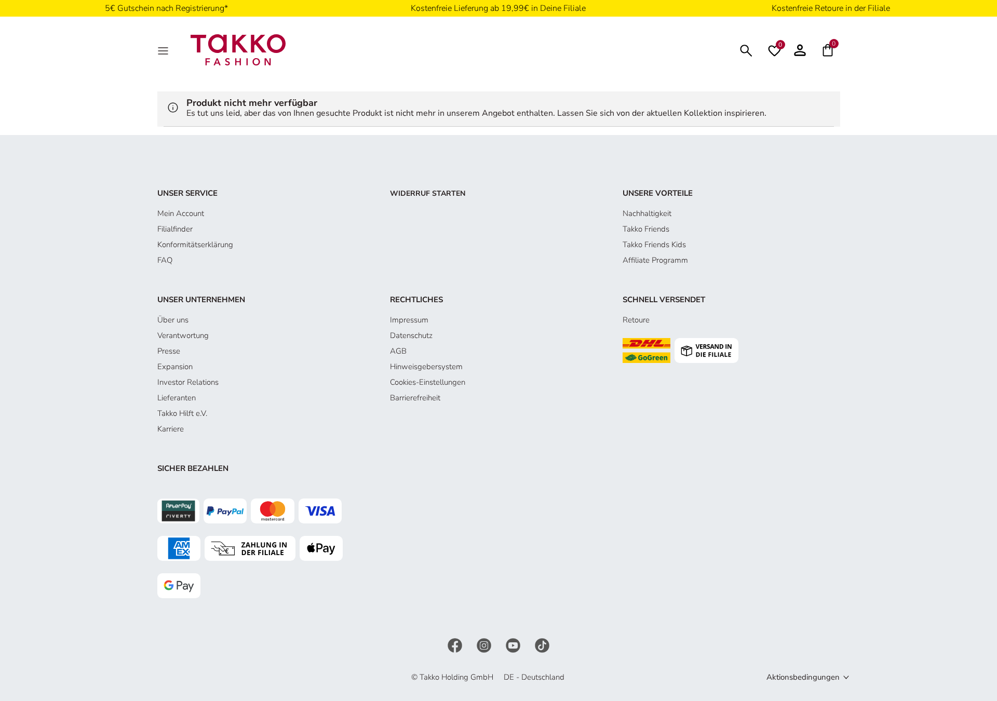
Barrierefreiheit (415, 398)
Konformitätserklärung (195, 244)
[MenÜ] (164, 49)
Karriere (170, 429)
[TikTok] (542, 644)
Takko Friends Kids (654, 244)
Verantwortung (183, 335)
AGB (398, 351)
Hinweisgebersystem (426, 366)
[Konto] (800, 50)
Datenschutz (411, 335)
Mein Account (180, 213)
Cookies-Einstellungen (427, 382)
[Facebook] (456, 644)
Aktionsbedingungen (803, 677)
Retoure (636, 320)
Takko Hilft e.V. (182, 413)
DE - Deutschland (534, 677)
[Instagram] (485, 644)
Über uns (172, 320)
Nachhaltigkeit (647, 213)
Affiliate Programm (655, 260)
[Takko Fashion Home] (238, 49)
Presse (168, 351)
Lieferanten (176, 398)
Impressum (409, 320)
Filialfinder (175, 229)
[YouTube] (514, 644)
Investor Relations (188, 382)
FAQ (164, 260)
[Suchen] (746, 50)
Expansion (175, 366)
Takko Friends (646, 229)
